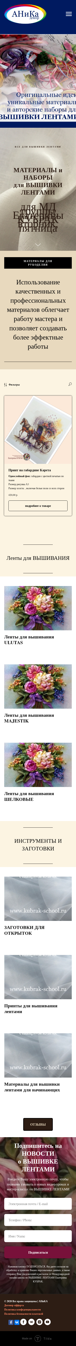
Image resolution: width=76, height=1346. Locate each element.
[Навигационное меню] (69, 14)
